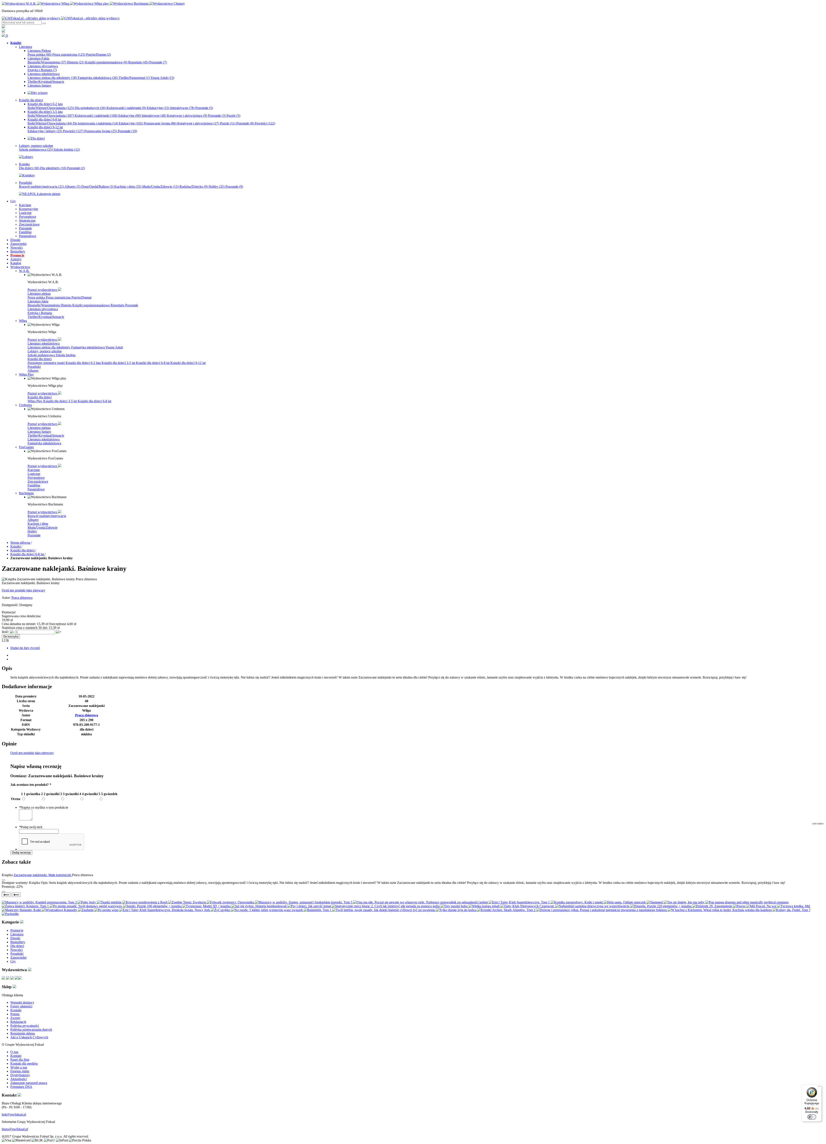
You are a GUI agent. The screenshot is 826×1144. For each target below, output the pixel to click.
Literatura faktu (38, 301)
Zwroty (15, 1018)
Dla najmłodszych (90, 108)
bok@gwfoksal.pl (14, 1114)
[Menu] (819, 1087)
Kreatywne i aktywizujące (187, 115)
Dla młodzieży (53, 168)
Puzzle (233, 115)
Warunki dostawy (22, 1002)
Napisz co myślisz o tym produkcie (43, 807)
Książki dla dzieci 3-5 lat (119, 363)
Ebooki (15, 938)
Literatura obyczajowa (43, 309)
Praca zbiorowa (21, 597)
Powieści (265, 123)
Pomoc (15, 1014)
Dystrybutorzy (20, 1075)
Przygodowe (36, 477)
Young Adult (162, 78)
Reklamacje (18, 1022)
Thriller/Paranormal (134, 78)
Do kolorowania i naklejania (95, 123)
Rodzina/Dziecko (193, 186)
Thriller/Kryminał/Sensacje (46, 317)
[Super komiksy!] (27, 175)
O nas (14, 1052)
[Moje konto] (3, 27)
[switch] (812, 1116)
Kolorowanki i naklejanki (126, 108)
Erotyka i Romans (42, 70)
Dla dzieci (29, 168)
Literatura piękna (39, 293)
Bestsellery (17, 942)
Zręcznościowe (38, 481)
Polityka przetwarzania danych (31, 1029)
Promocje (16, 930)
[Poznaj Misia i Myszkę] (36, 138)
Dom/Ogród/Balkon (97, 186)
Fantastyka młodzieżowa (98, 78)
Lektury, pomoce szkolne (45, 351)
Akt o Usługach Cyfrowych (29, 1037)
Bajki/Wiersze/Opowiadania (51, 108)
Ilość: (5, 632)
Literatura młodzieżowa (44, 343)
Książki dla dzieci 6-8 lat (153, 363)
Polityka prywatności (24, 1025)
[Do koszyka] (3, 891)
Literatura (16, 934)
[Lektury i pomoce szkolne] (26, 157)
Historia (75, 62)
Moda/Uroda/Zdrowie (160, 186)
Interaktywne (182, 108)
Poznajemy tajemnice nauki (47, 363)
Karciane (34, 470)
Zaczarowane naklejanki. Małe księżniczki (43, 875)
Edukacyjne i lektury (45, 131)
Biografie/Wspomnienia (47, 62)
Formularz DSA (21, 1087)
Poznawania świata (100, 131)
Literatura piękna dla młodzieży (52, 78)
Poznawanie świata (160, 123)
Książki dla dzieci (40, 359)
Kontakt (15, 1010)
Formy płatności (21, 1006)
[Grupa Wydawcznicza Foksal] (61, 18)
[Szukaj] (44, 23)
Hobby (217, 186)
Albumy (72, 186)
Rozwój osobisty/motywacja (41, 186)
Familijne (34, 485)
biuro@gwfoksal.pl (15, 1129)
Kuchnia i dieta (127, 186)
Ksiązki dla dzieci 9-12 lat (188, 363)
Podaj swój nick (30, 827)
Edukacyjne (158, 108)
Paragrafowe (36, 489)
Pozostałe (158, 62)
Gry (13, 961)
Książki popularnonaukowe (106, 62)
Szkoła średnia (67, 149)
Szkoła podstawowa (36, 149)
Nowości (16, 950)
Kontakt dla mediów (24, 1063)
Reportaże (138, 62)
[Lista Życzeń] (3, 31)
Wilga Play (35, 401)
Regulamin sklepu (22, 1033)
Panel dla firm (19, 1059)
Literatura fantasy (39, 431)
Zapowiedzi (18, 957)
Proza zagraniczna (68, 54)
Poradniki (34, 367)
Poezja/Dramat (98, 54)
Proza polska (39, 54)
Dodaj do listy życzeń (25, 648)
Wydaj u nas (18, 1067)
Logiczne (34, 474)
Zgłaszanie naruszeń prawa (28, 1083)
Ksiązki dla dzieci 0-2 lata (84, 363)
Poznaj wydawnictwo (43, 290)
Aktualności (18, 1079)
